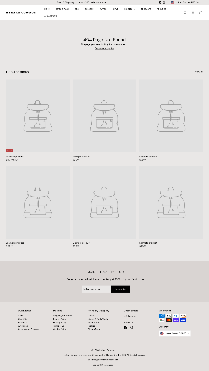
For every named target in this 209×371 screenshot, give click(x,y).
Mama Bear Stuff (110, 359)
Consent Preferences (103, 365)
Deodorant (93, 322)
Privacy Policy (59, 322)
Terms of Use (59, 326)
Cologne (89, 9)
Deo (77, 9)
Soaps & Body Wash (98, 319)
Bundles (128, 9)
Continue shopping (104, 48)
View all (199, 72)
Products (146, 9)
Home (47, 9)
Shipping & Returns (62, 315)
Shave (115, 9)
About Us (161, 9)
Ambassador (50, 16)
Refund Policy (59, 319)
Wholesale (23, 326)
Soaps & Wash (62, 9)
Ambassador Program (28, 329)
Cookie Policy (59, 329)
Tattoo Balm (94, 329)
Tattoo (103, 9)
